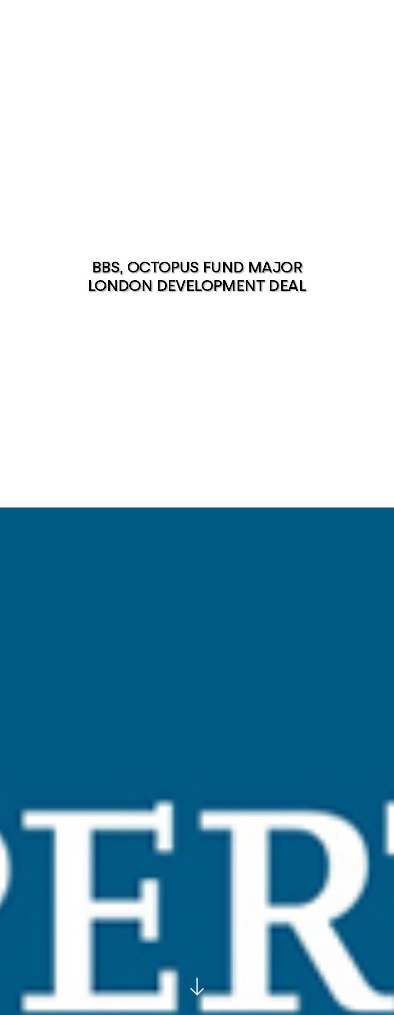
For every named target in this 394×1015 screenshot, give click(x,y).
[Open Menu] (375, 42)
